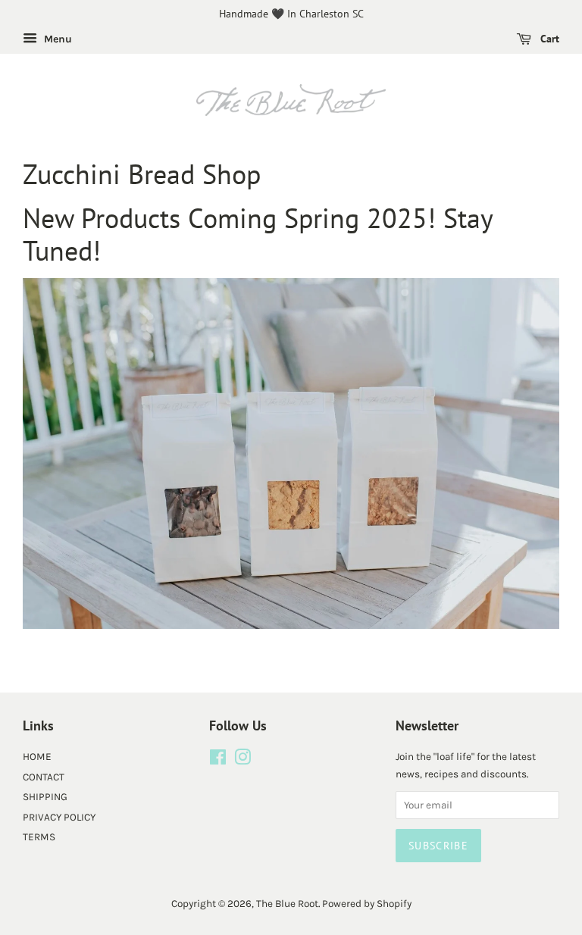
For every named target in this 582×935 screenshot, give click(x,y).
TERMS (39, 837)
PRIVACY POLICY (59, 817)
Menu (56, 39)
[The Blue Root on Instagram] (242, 760)
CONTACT (43, 777)
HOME (37, 756)
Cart (548, 38)
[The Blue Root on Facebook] (218, 760)
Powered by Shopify (366, 903)
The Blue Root (287, 903)
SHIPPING (45, 796)
